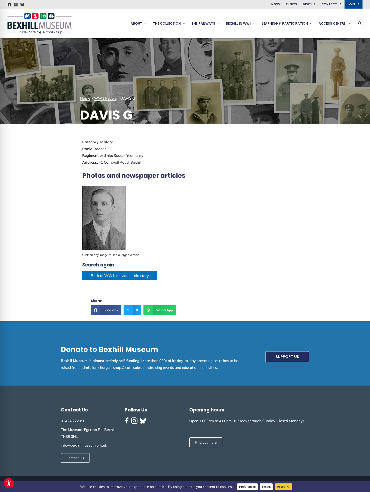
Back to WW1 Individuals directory (120, 275)
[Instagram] (16, 5)
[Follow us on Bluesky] (142, 420)
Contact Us (331, 4)
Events (291, 4)
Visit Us (309, 4)
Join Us (354, 4)
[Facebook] (9, 5)
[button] (144, 23)
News (275, 4)
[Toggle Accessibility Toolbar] (8, 483)
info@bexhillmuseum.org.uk (84, 445)
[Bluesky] (22, 5)
